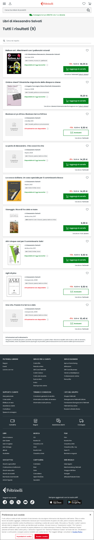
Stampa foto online (40, 386)
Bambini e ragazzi (70, 453)
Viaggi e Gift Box (70, 470)
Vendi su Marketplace (71, 373)
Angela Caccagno (33, 86)
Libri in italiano (8, 437)
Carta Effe (36, 363)
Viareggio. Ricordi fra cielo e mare (21, 209)
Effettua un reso (8, 403)
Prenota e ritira (38, 366)
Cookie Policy (77, 532)
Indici (35, 382)
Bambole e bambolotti (10, 477)
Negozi (5, 363)
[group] (47, 15)
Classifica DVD (69, 444)
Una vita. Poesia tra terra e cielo (21, 305)
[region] (47, 525)
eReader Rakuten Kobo (72, 477)
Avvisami (78, 133)
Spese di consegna (9, 412)
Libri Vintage (7, 447)
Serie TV (66, 450)
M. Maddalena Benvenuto (35, 54)
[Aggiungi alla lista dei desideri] (87, 50)
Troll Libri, (27, 57)
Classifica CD (38, 444)
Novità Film (68, 441)
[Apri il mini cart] (90, 4)
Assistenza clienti (9, 406)
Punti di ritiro (37, 379)
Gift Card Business (70, 370)
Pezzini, (27, 153)
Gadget (67, 474)
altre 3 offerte (83, 106)
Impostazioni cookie (24, 536)
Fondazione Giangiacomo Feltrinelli (76, 403)
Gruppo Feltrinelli (70, 396)
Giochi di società (9, 474)
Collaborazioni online (71, 376)
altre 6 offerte (83, 74)
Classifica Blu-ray (70, 447)
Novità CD (36, 441)
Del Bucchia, (29, 216)
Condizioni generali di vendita (43, 396)
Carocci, (27, 89)
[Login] (10, 3)
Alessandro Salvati (53, 54)
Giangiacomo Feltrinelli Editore (74, 399)
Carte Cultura (38, 373)
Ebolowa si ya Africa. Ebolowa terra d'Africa (26, 114)
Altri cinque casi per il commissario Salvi (24, 241)
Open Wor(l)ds (38, 477)
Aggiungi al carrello (77, 69)
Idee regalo (68, 464)
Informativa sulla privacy (42, 403)
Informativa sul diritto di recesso (44, 399)
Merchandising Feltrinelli (72, 467)
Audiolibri (6, 453)
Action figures (7, 480)
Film (65, 437)
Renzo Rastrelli (45, 86)
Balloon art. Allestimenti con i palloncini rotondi (28, 50)
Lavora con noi (8, 370)
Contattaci (6, 409)
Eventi (5, 366)
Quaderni (36, 480)
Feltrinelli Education (70, 406)
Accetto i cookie (42, 536)
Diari (34, 467)
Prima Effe (67, 379)
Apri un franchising (70, 363)
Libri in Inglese (7, 444)
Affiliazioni (67, 366)
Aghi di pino (11, 273)
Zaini (35, 470)
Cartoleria (36, 464)
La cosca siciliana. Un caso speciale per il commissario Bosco (34, 177)
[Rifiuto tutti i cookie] (90, 514)
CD (34, 437)
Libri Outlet (6, 441)
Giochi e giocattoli (9, 464)
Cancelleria (37, 474)
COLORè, (27, 121)
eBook (5, 450)
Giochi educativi (8, 470)
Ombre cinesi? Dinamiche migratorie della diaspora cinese (33, 82)
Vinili (35, 447)
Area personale (8, 396)
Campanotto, (29, 280)
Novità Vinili (37, 450)
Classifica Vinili (38, 453)
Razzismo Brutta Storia (72, 409)
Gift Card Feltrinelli (39, 370)
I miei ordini (7, 399)
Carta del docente (39, 376)
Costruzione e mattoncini (11, 467)
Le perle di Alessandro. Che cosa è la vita (25, 146)
